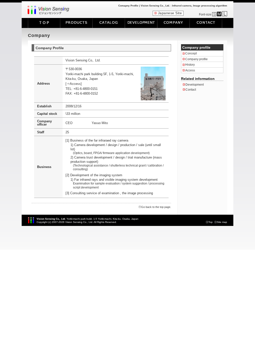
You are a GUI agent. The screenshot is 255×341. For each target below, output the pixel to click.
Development (195, 84)
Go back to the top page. (156, 206)
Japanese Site (170, 13)
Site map (222, 222)
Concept (191, 53)
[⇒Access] (73, 84)
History (190, 64)
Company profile (196, 59)
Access (190, 70)
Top (210, 222)
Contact (191, 89)
